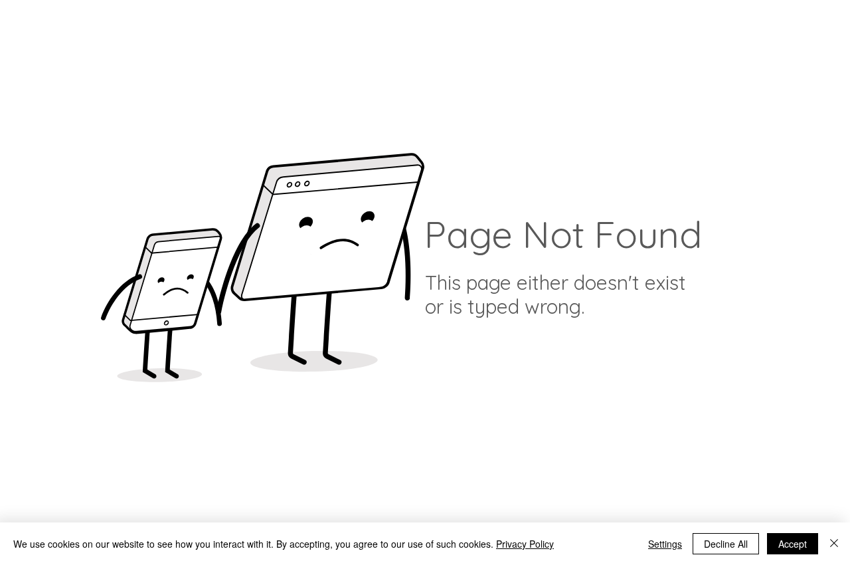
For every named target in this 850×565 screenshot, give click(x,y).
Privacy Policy (525, 543)
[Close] (834, 543)
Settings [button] (665, 543)
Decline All (726, 543)
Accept (792, 543)
